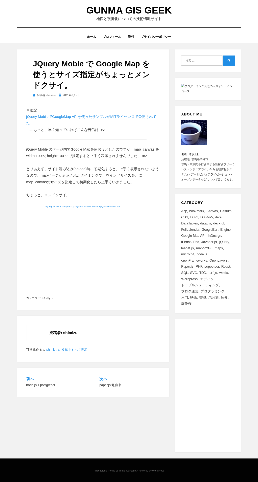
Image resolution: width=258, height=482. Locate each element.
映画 (193, 297)
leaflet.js (187, 248)
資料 (131, 36)
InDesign (214, 236)
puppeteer (211, 266)
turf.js (212, 273)
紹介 (224, 297)
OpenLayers (218, 260)
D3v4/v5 (206, 217)
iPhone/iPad (190, 242)
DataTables (189, 223)
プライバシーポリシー (156, 36)
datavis (205, 223)
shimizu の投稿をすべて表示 (66, 349)
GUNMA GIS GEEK (129, 10)
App (184, 211)
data (218, 217)
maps (219, 248)
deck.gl (218, 223)
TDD (202, 273)
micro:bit (187, 254)
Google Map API (193, 236)
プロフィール (112, 36)
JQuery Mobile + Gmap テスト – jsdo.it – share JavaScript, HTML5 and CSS (82, 206)
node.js (202, 254)
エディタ (207, 279)
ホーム (91, 36)
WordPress (158, 470)
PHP (199, 266)
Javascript (209, 242)
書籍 (202, 297)
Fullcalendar (190, 230)
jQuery (46, 298)
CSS (184, 217)
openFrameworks (194, 260)
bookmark (196, 211)
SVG (193, 273)
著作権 (186, 304)
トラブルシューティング (200, 285)
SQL (184, 273)
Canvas (212, 211)
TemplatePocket (127, 470)
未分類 (213, 297)
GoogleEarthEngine (216, 230)
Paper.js (187, 266)
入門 (184, 297)
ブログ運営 (189, 291)
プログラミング (213, 291)
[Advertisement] (93, 249)
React (225, 266)
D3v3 (194, 217)
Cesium (226, 211)
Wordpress (189, 279)
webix (223, 273)
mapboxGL (204, 248)
